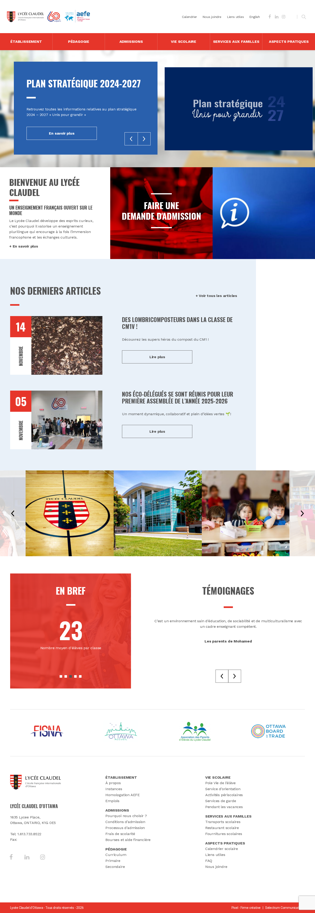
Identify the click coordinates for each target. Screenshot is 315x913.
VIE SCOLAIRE (183, 41)
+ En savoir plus (23, 246)
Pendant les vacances (224, 807)
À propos (113, 783)
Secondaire (115, 866)
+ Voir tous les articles (216, 296)
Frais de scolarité (120, 834)
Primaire (112, 860)
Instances (113, 789)
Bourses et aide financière (128, 840)
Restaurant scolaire (222, 828)
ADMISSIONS (131, 41)
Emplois (112, 801)
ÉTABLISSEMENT (26, 41)
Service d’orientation (223, 789)
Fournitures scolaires (223, 834)
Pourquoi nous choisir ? (126, 816)
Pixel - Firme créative (246, 908)
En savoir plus (61, 133)
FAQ (208, 860)
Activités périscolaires (224, 795)
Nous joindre (211, 17)
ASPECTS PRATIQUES (289, 41)
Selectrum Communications (285, 908)
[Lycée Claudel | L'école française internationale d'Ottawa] (25, 17)
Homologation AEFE (122, 795)
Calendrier (189, 17)
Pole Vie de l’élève (220, 783)
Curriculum (115, 855)
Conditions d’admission (125, 822)
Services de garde (220, 801)
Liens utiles (235, 17)
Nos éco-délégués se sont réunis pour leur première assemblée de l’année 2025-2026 (177, 397)
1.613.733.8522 (29, 834)
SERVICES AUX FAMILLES (236, 41)
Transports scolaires (223, 822)
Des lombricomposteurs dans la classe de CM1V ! (177, 323)
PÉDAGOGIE (78, 41)
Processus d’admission (125, 828)
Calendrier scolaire (221, 849)
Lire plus (157, 357)
